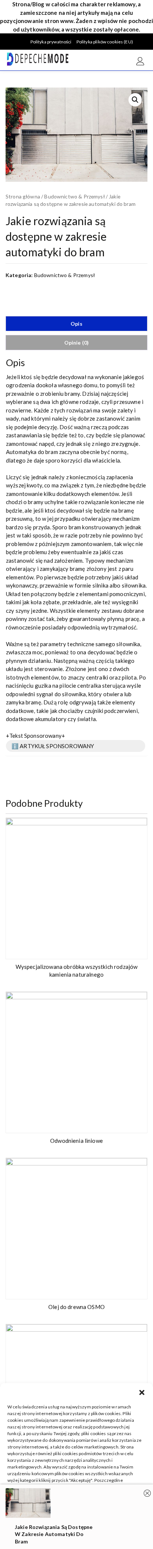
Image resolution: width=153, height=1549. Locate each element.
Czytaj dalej (137, 949)
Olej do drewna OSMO (76, 1306)
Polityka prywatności (51, 42)
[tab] (76, 323)
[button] (142, 1392)
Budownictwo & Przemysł (74, 196)
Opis (76, 323)
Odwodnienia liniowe (76, 1140)
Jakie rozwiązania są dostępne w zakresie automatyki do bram (53, 1534)
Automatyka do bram (32, 451)
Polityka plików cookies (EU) (104, 42)
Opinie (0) (76, 342)
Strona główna (23, 196)
